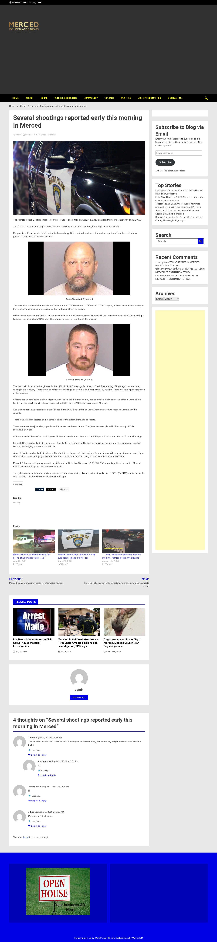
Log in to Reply (38, 755)
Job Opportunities (149, 98)
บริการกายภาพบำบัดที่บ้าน (168, 269)
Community (91, 98)
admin (18, 135)
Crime (44, 98)
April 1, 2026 (65, 652)
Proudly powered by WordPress (90, 938)
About (30, 98)
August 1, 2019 (32, 135)
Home (15, 98)
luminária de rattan (164, 275)
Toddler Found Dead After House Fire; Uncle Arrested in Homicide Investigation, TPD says (78, 643)
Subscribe (165, 162)
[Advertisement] (108, 62)
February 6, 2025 (113, 652)
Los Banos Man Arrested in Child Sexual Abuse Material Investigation (32, 643)
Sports (109, 98)
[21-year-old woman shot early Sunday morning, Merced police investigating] (123, 541)
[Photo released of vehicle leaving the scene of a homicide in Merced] (34, 541)
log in (26, 837)
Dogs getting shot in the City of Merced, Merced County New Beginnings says (122, 643)
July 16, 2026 (21, 652)
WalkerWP (137, 938)
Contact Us (175, 98)
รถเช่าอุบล (160, 262)
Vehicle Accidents (65, 98)
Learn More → (79, 697)
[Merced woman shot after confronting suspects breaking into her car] (78, 541)
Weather (126, 98)
